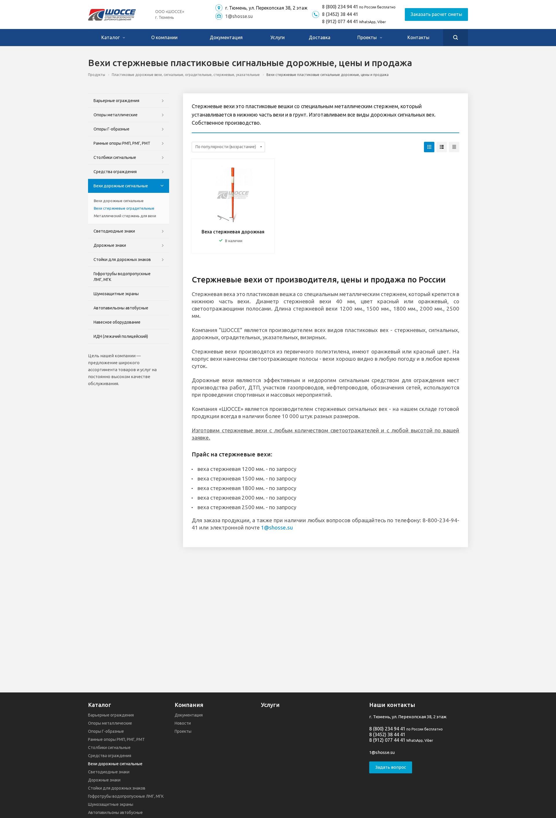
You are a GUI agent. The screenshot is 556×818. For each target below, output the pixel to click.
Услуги (277, 37)
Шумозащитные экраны (116, 293)
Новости (183, 723)
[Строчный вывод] (441, 147)
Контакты (418, 37)
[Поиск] (455, 37)
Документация (226, 37)
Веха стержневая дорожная (233, 231)
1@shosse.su (239, 16)
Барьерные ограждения (116, 100)
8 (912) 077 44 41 (340, 21)
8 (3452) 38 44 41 (340, 14)
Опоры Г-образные (111, 129)
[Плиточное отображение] (429, 147)
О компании (164, 37)
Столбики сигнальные (115, 157)
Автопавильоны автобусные (121, 308)
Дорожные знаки (110, 245)
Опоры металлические (116, 115)
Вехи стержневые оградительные (124, 208)
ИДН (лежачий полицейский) (121, 336)
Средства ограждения (115, 171)
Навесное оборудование (117, 322)
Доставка (319, 37)
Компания (189, 704)
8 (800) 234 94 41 (340, 6)
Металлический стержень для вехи (125, 216)
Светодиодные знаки (114, 231)
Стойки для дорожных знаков (122, 259)
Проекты (367, 37)
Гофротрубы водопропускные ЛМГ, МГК (122, 276)
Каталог (111, 37)
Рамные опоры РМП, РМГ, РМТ (122, 143)
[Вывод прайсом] (454, 147)
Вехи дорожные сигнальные (121, 186)
